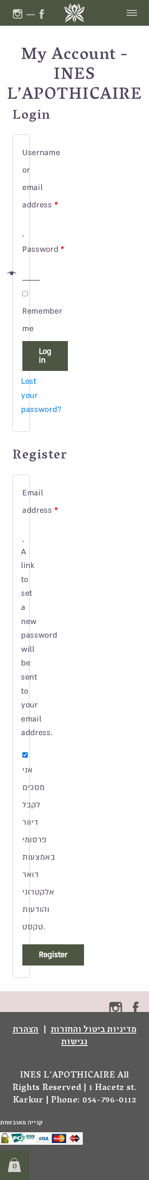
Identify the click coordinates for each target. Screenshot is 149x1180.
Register (53, 955)
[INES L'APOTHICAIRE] (74, 13)
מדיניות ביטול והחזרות (94, 1028)
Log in (45, 356)
